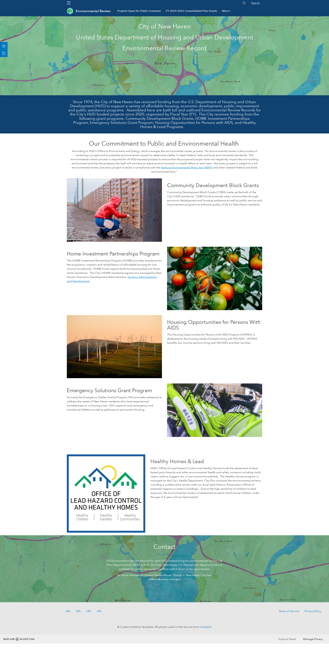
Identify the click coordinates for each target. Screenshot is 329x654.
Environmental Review (93, 11)
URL (67, 611)
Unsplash (205, 626)
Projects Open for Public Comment (139, 11)
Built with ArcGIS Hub (18, 639)
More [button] (225, 11)
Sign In (255, 2)
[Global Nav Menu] (69, 3)
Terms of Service (289, 611)
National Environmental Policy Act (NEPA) (186, 167)
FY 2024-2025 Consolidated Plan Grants (191, 11)
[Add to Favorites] (4, 46)
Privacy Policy (313, 611)
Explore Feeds (287, 639)
